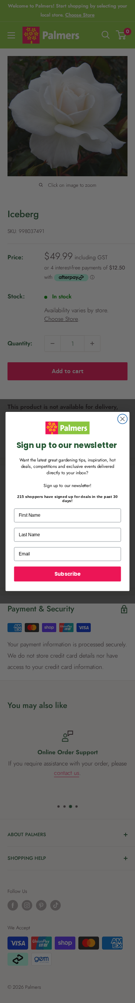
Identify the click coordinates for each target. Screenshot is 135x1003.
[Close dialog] (123, 419)
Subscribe (67, 573)
